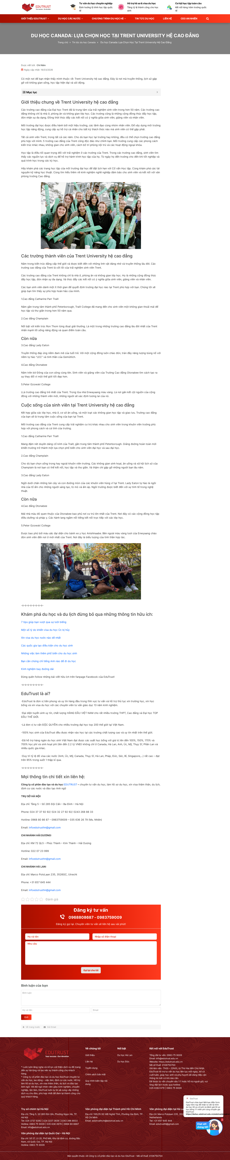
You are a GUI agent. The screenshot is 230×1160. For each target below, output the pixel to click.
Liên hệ (167, 18)
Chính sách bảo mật (95, 1074)
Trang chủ (63, 42)
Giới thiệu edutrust (34, 18)
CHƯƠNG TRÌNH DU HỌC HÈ (108, 18)
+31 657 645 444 (163, 1120)
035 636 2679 (54, 1124)
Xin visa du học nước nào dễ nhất (41, 637)
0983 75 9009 (37, 1124)
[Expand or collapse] (157, 92)
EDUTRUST (70, 784)
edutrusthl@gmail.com (167, 1124)
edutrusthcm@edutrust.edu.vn (107, 1120)
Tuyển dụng (91, 1068)
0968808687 (81, 917)
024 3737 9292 (33, 1120)
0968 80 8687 (71, 1124)
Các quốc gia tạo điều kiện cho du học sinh (47, 645)
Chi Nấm (41, 65)
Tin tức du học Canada (84, 42)
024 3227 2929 (51, 1120)
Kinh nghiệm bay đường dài (37, 669)
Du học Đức (123, 1061)
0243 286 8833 (69, 1120)
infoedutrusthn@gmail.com (45, 827)
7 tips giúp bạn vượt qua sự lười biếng (43, 622)
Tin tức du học (144, 18)
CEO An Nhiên (189, 18)
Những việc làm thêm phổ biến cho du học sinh (49, 653)
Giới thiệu (90, 1055)
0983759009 (109, 917)
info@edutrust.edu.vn (39, 1127)
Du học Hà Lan (124, 1055)
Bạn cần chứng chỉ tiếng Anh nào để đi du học (48, 661)
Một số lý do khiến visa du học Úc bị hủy (45, 629)
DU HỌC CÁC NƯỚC (69, 18)
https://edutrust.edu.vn (171, 1061)
